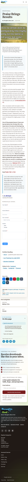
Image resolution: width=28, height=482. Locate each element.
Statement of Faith (15, 424)
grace (20, 293)
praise (7, 294)
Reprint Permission (10, 480)
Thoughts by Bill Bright (13, 289)
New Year (3, 466)
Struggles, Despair (5, 445)
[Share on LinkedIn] (10, 279)
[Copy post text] (3, 282)
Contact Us (3, 426)
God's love (16, 293)
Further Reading (8, 331)
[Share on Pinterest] (14, 279)
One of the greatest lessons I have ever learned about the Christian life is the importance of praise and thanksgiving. (13, 327)
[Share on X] (7, 279)
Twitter (5, 268)
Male (5, 225)
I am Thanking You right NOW (11, 258)
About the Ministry (5, 424)
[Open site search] (23, 2)
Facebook (13, 266)
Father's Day (3, 459)
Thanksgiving (4, 462)
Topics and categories (8, 334)
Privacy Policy (3, 480)
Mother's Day (4, 457)
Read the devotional (8, 323)
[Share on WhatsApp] (17, 279)
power (3, 294)
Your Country (5, 217)
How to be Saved (4, 447)
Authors (22, 424)
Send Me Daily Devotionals (14, 392)
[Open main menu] (26, 2)
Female (5, 227)
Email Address (5, 210)
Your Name (5, 205)
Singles (2, 440)
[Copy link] (7, 282)
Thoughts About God (7, 477)
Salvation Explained (8, 261)
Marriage (3, 437)
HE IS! (5, 254)
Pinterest (18, 268)
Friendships (3, 441)
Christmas (3, 464)
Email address (6, 385)
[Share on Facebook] (3, 279)
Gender (4, 223)
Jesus (23, 293)
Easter (2, 455)
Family (2, 439)
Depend (11, 293)
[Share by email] (21, 279)
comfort (7, 293)
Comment (4, 230)
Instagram (11, 268)
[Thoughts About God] (4, 2)
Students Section (4, 443)
